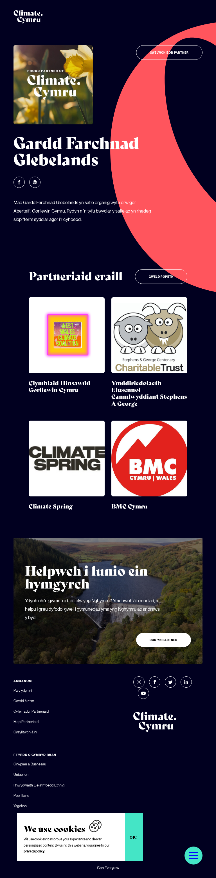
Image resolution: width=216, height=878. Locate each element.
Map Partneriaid (26, 721)
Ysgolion (20, 806)
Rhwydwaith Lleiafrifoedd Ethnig (39, 785)
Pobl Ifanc (21, 795)
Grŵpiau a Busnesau (30, 764)
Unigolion (21, 774)
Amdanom (23, 681)
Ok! (134, 837)
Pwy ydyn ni (23, 690)
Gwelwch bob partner (169, 52)
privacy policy (34, 851)
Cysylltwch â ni (25, 732)
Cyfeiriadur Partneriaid (31, 711)
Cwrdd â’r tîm (24, 701)
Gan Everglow (108, 867)
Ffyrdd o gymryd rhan (35, 755)
